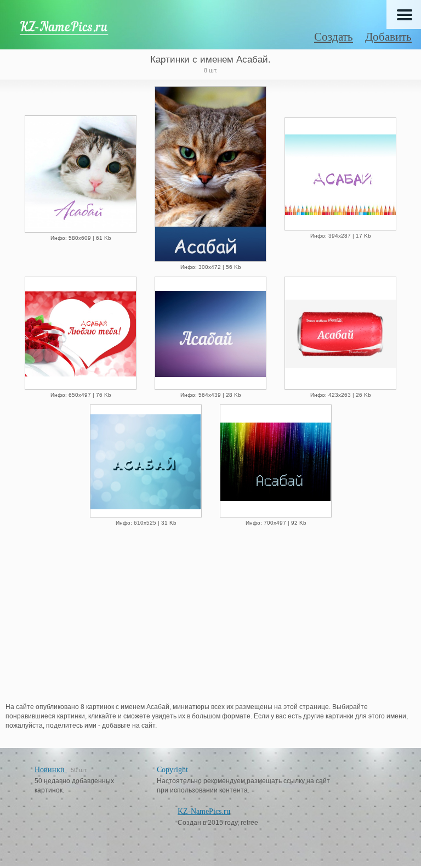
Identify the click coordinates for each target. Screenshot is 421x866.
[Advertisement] (210, 617)
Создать (333, 36)
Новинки (51, 770)
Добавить (388, 36)
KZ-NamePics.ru (204, 811)
